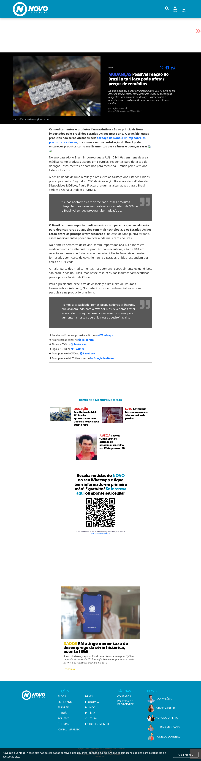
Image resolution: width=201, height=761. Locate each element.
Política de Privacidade (100, 533)
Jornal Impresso (69, 729)
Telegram (87, 340)
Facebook (88, 353)
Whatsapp (106, 335)
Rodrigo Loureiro (168, 736)
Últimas (63, 724)
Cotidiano (65, 702)
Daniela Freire (165, 708)
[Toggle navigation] (184, 9)
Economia (92, 702)
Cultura (91, 718)
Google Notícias (103, 358)
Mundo (90, 707)
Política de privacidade (125, 703)
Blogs (62, 696)
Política (63, 718)
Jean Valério (164, 699)
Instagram (80, 344)
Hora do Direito (167, 717)
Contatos (124, 696)
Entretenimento (97, 724)
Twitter (79, 349)
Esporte (63, 707)
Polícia (90, 713)
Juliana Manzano (168, 727)
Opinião (63, 713)
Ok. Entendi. (185, 754)
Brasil (89, 696)
